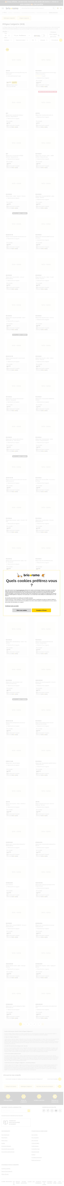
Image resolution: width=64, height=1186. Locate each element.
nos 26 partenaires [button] (21, 590)
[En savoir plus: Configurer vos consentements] (21, 610)
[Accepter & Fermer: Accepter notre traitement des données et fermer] (41, 610)
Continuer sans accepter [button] (12, 605)
